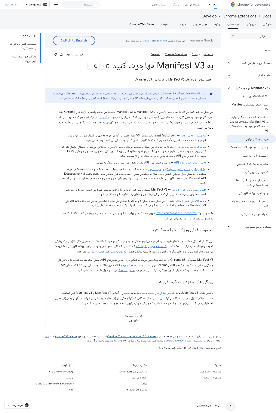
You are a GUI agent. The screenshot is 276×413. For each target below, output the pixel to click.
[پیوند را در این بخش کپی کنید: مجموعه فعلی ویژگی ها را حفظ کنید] (148, 230)
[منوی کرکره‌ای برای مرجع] (175, 24)
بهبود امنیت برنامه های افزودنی (188, 189)
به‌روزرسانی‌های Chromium (133, 371)
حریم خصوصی (203, 405)
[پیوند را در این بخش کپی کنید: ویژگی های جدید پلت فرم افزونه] (155, 282)
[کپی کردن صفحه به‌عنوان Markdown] (96, 66)
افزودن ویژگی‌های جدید (161, 293)
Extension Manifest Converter (176, 213)
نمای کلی (267, 24)
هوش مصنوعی (200, 24)
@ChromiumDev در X (61, 371)
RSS (71, 389)
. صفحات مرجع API (126, 265)
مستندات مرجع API (185, 98)
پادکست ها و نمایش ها (136, 389)
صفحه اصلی (207, 54)
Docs (266, 16)
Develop (209, 16)
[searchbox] (250, 36)
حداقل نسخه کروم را (99, 98)
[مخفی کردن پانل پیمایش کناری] (231, 406)
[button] (254, 63)
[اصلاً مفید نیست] (56, 54)
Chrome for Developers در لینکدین (54, 383)
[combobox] (81, 4)
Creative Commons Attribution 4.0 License (131, 336)
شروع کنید (250, 24)
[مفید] (61, 54)
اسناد (215, 4)
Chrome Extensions (239, 16)
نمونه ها (164, 24)
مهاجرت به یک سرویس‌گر (192, 147)
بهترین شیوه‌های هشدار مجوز (106, 251)
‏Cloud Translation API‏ (154, 40)
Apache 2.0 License (66, 336)
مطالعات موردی (193, 4)
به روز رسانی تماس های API (190, 162)
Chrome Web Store (141, 24)
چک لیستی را (102, 117)
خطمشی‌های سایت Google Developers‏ (183, 340)
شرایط (218, 405)
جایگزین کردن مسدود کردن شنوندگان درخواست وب (177, 169)
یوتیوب (70, 377)
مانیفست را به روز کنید (193, 135)
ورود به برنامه (11, 4)
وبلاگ (176, 4)
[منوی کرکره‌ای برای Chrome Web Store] (124, 24)
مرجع (183, 24)
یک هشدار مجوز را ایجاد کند (151, 246)
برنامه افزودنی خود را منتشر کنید (187, 201)
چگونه (217, 24)
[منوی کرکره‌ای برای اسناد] (208, 4)
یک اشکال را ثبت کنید (210, 371)
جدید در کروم (159, 4)
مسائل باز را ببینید (212, 377)
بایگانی (144, 383)
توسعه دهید (233, 24)
